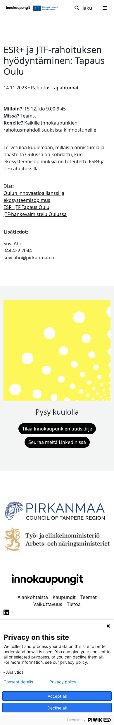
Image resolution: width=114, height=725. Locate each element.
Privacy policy (62, 682)
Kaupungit (64, 597)
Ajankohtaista (33, 597)
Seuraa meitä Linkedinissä (57, 442)
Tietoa (74, 604)
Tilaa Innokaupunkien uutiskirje (57, 429)
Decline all (57, 707)
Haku (85, 8)
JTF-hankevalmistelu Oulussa (35, 214)
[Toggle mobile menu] (104, 7)
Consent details (18, 682)
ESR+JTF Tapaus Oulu (26, 207)
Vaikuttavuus (47, 604)
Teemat (88, 597)
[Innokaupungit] (18, 8)
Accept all (57, 696)
